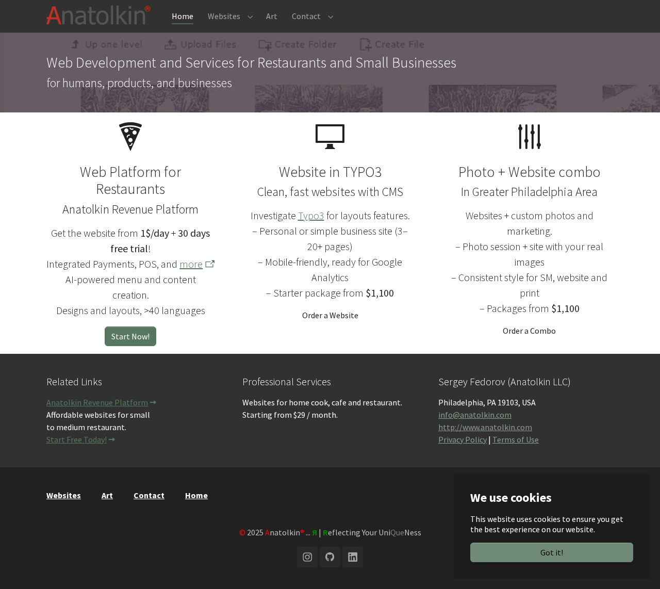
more (191, 263)
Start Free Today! (76, 439)
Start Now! (130, 336)
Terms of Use (515, 439)
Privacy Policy (462, 439)
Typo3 (311, 215)
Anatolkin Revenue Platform (97, 402)
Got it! (551, 552)
